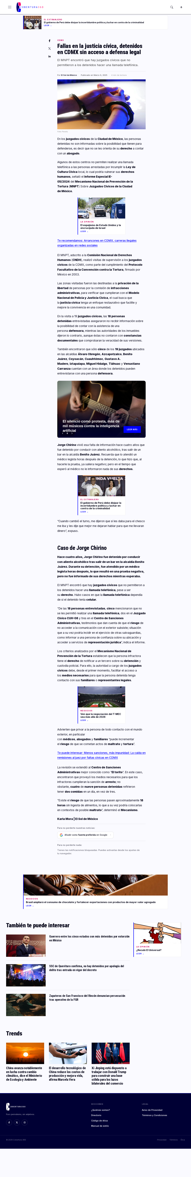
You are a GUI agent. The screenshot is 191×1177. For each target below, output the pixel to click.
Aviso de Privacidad (152, 1110)
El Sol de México (69, 75)
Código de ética (99, 1120)
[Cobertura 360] (30, 7)
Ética (183, 1140)
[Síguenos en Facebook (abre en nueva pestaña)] (9, 1122)
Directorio (96, 1115)
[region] (101, 409)
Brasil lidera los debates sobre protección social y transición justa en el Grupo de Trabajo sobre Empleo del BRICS (92, 427)
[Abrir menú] (9, 7)
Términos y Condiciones (154, 1115)
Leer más (132, 429)
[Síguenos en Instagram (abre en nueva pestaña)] (25, 1122)
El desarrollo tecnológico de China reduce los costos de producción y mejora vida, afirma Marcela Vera (67, 1073)
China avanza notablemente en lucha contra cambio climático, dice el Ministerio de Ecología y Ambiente (24, 1073)
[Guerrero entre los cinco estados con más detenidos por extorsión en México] (26, 946)
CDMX (60, 40)
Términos (173, 1140)
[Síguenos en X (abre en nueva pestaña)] (17, 1122)
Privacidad (161, 1140)
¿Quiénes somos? (100, 1110)
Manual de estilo (100, 1126)
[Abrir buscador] (171, 7)
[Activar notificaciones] (181, 7)
